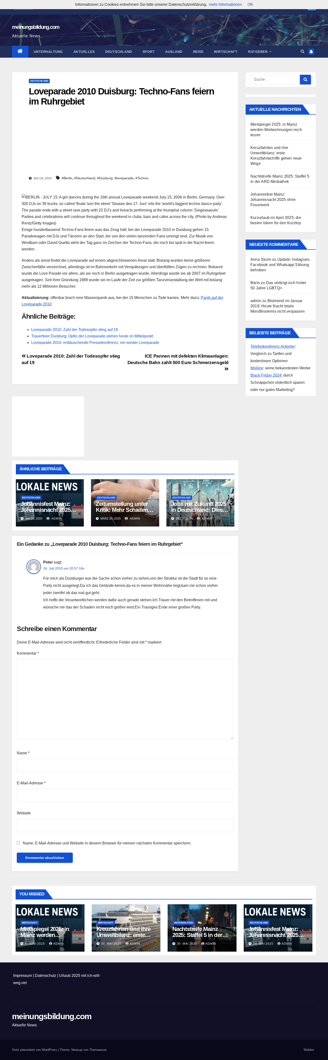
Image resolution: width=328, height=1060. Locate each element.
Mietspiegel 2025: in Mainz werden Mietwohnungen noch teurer (276, 129)
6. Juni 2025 (35, 943)
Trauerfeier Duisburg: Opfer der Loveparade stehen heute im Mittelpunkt (92, 336)
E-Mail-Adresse (31, 783)
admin (56, 518)
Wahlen (309, 1050)
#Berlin (67, 178)
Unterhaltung (48, 52)
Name (23, 753)
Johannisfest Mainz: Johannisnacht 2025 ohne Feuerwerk (45, 510)
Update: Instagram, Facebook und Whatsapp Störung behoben (280, 264)
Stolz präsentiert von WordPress (35, 1050)
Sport (149, 52)
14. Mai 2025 (263, 943)
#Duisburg (105, 178)
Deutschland (118, 52)
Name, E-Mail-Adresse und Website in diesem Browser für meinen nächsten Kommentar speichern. (107, 843)
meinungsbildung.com (36, 27)
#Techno (141, 178)
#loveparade (124, 178)
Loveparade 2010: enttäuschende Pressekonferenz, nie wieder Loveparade (95, 343)
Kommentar (28, 653)
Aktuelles (84, 52)
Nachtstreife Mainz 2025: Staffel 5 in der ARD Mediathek (197, 935)
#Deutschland (84, 178)
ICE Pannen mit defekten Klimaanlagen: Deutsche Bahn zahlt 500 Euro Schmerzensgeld (178, 359)
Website (24, 813)
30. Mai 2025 (111, 943)
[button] (302, 52)
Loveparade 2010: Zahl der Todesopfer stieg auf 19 (74, 330)
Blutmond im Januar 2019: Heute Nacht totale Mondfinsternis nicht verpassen (277, 306)
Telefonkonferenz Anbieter (272, 346)
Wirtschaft (225, 52)
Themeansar (98, 1050)
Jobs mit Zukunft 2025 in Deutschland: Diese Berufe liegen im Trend (199, 510)
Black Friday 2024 (265, 375)
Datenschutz (45, 975)
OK (250, 4)
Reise (198, 52)
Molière (256, 368)
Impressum (22, 975)
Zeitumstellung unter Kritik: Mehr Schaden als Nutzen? (122, 510)
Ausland (173, 52)
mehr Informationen (225, 4)
